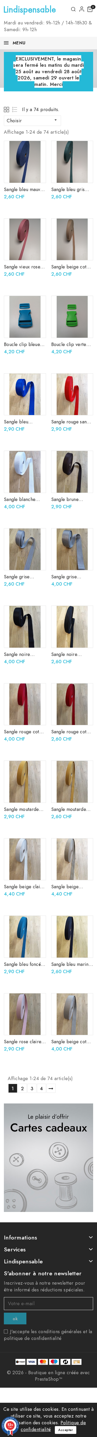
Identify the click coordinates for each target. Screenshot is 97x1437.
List (15, 109)
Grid (7, 109)
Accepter (65, 1429)
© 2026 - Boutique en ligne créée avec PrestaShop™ (48, 1375)
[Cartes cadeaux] (48, 1157)
